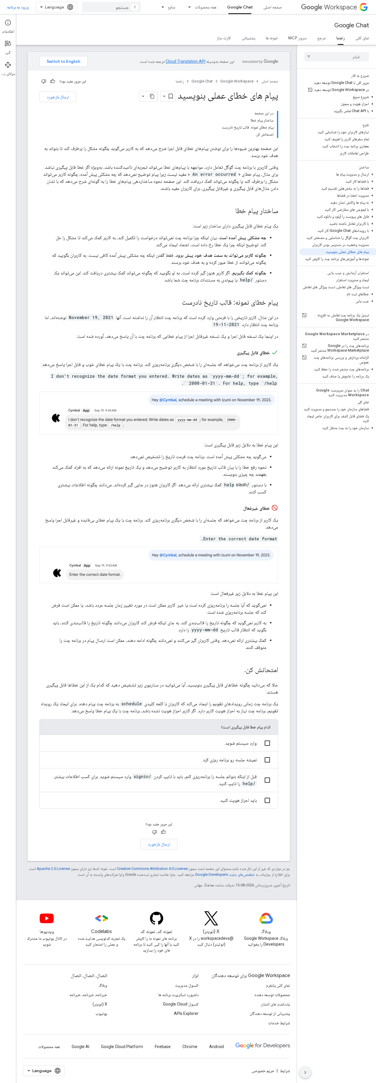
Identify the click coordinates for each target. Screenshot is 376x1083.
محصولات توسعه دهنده (272, 994)
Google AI (80, 1046)
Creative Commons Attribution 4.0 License (152, 868)
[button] (337, 96)
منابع (171, 7)
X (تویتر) (100, 1004)
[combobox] (111, 7)
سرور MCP (297, 38)
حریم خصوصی (262, 1070)
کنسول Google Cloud (181, 1004)
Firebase (163, 1046)
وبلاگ (103, 985)
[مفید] (52, 81)
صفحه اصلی (272, 7)
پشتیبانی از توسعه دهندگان (270, 1013)
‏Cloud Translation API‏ (185, 61)
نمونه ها (272, 38)
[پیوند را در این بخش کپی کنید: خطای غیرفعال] (237, 508)
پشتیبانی (248, 38)
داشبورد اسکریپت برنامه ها (178, 994)
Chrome (189, 1046)
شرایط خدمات (279, 1022)
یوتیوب (101, 1013)
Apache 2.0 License (53, 868)
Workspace (340, 7)
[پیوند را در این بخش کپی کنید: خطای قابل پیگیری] (231, 352)
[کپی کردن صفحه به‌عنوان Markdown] (152, 96)
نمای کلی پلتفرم (278, 985)
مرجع (321, 38)
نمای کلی (362, 38)
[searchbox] (336, 56)
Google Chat (240, 7)
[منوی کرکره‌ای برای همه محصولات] (188, 7)
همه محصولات (205, 7)
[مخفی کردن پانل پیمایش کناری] (305, 1072)
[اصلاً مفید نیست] (43, 81)
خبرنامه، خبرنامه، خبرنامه (88, 994)
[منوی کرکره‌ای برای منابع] (161, 7)
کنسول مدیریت (187, 985)
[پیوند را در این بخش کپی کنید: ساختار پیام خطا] (229, 211)
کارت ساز (224, 38)
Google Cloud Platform (122, 1046)
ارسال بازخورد (58, 96)
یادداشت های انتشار (275, 1004)
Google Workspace (237, 81)
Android (216, 1046)
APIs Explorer (186, 1013)
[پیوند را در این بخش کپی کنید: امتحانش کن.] (238, 670)
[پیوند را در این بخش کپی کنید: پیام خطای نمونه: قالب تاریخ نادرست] (176, 302)
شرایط (285, 1070)
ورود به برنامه (17, 7)
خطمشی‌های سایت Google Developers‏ (225, 874)
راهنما (340, 38)
